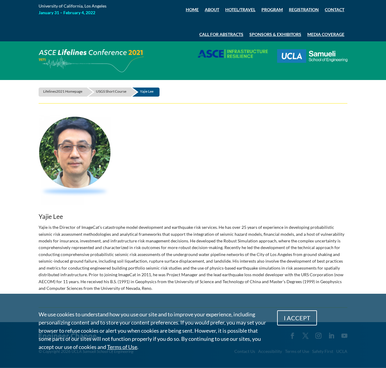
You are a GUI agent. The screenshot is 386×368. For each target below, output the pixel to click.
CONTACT (334, 9)
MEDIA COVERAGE (325, 34)
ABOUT (212, 9)
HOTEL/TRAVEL (240, 9)
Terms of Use (122, 347)
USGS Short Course (111, 91)
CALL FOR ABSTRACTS (221, 34)
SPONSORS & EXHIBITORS (275, 34)
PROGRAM (272, 9)
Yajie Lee (146, 91)
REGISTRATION (304, 9)
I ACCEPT (297, 318)
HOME (192, 9)
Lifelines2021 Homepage (62, 91)
